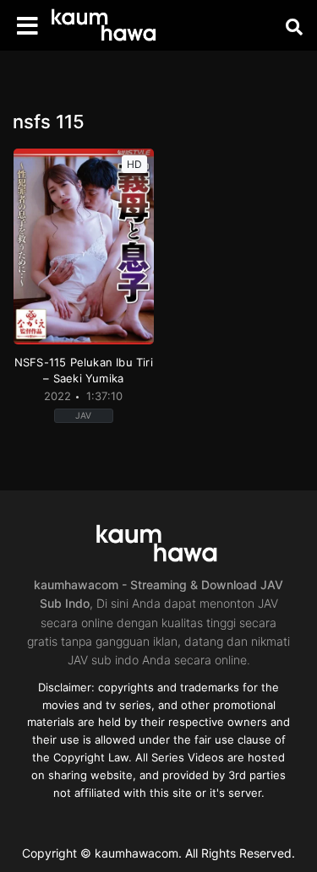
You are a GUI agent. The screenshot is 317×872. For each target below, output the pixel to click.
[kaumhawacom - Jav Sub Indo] (106, 25)
